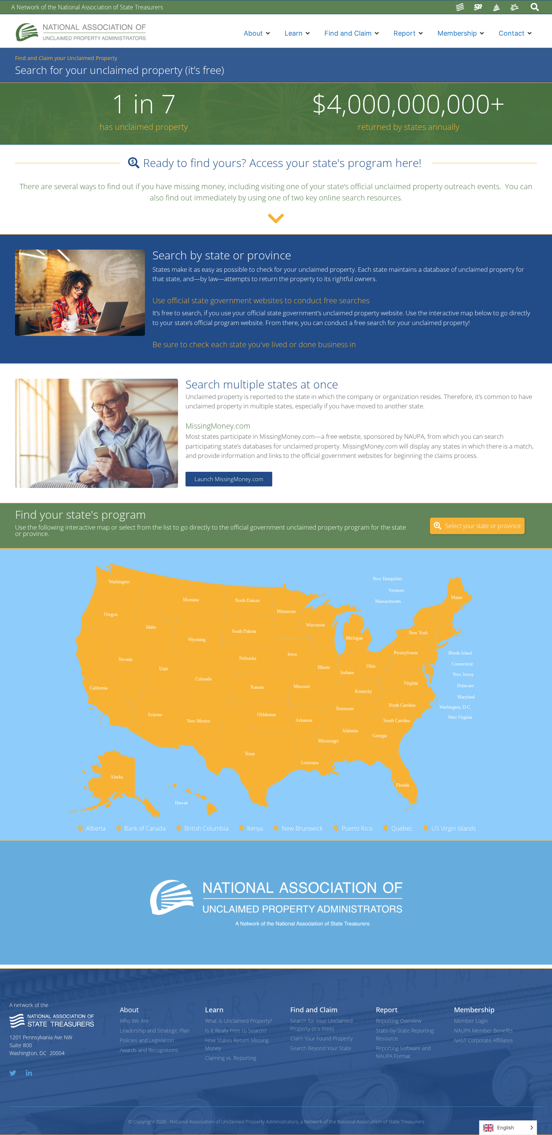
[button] (257, 33)
